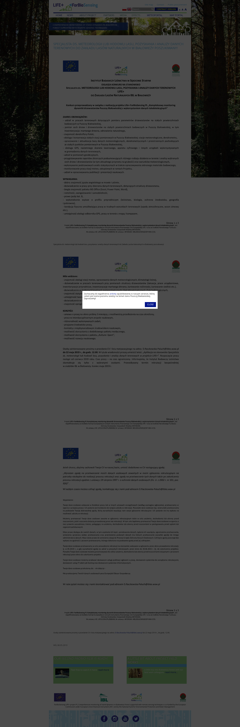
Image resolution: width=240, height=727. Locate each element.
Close (150, 304)
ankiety (113, 293)
